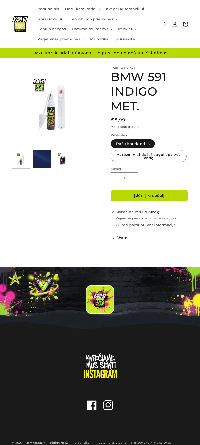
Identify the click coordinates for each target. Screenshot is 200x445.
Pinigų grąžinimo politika (70, 442)
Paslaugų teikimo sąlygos (151, 442)
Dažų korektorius (133, 144)
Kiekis (116, 169)
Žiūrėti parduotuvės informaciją (146, 225)
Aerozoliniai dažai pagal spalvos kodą (148, 156)
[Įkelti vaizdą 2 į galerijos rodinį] (42, 159)
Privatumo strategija (111, 442)
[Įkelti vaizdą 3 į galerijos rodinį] (62, 159)
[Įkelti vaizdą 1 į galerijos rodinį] (21, 159)
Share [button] (121, 238)
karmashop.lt (35, 442)
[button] (82, 9)
